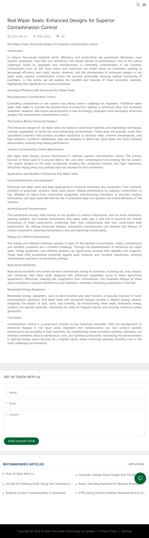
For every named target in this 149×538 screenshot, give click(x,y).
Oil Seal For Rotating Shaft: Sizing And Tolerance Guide (39, 483)
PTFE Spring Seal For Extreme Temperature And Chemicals (112, 492)
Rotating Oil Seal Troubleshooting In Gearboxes (36, 492)
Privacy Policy (108, 531)
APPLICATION (136, 464)
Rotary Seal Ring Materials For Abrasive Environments (112, 483)
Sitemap (126, 531)
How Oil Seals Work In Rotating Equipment (21, 473)
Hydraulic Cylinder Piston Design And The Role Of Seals (112, 474)
